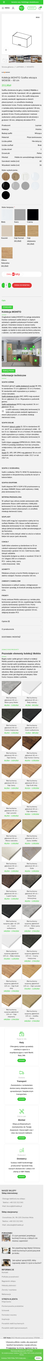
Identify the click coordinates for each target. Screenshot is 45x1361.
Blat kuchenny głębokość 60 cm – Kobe (32, 866)
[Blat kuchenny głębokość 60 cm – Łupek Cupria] (11, 882)
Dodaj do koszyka (21, 285)
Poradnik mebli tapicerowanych (14, 1328)
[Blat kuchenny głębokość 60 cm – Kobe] (32, 854)
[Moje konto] (13, 8)
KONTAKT (32, 8)
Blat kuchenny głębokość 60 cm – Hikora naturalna (11, 838)
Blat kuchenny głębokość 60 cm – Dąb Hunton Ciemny (31, 755)
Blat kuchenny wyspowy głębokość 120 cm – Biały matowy (11, 953)
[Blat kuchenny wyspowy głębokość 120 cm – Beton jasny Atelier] (32, 912)
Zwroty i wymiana (9, 1290)
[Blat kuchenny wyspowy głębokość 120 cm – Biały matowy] (11, 942)
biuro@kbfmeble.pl (14, 1206)
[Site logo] (22, 8)
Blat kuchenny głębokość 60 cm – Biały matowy (32, 700)
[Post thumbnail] (6, 1238)
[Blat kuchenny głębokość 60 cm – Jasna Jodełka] (32, 826)
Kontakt (5, 1272)
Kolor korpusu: (8, 207)
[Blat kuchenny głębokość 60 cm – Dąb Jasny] (11, 771)
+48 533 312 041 (16, 1202)
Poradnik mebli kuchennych (13, 1323)
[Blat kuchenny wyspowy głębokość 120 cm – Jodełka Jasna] (32, 1002)
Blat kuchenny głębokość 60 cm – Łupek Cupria (11, 893)
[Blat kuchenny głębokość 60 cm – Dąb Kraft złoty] (32, 771)
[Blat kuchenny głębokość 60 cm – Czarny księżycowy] (11, 716)
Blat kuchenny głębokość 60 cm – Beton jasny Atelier (11, 700)
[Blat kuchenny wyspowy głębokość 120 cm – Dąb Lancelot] (32, 972)
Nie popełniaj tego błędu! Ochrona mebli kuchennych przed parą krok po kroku (26, 1250)
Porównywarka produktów (13, 1306)
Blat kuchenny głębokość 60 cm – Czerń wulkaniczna (32, 727)
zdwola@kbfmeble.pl (15, 1225)
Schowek (5, 1310)
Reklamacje (6, 1294)
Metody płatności (9, 1285)
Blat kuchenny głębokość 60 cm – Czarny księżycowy (11, 727)
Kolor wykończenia (9, 170)
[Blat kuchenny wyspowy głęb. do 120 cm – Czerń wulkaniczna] (11, 912)
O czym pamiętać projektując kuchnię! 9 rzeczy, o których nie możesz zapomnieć (25, 1238)
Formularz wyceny (9, 1315)
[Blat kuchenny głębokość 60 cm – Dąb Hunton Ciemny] (32, 743)
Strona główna (8, 67)
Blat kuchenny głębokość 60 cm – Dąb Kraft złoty (32, 783)
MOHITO (30, 67)
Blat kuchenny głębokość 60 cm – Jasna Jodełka (32, 838)
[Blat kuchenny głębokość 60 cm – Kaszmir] (11, 854)
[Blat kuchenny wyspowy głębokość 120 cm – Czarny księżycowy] (32, 942)
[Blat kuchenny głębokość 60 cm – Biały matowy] (32, 688)
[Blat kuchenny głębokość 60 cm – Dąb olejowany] (32, 798)
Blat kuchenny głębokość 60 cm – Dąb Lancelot (11, 810)
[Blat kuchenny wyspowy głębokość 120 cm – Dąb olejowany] (11, 1001)
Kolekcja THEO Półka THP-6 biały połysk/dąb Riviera (14, 1358)
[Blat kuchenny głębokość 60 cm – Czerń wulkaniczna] (32, 716)
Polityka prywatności (10, 1277)
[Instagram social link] (3, 2)
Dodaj (38, 1358)
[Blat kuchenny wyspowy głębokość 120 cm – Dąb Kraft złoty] (11, 972)
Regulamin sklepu (9, 1281)
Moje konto (6, 1302)
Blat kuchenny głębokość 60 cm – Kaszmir (11, 866)
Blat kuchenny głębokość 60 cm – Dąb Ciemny (11, 755)
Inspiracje (5, 1319)
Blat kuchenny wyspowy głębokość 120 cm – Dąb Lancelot (31, 983)
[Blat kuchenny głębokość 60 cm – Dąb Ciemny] (11, 743)
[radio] (6, 176)
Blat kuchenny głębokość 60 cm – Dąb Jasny (11, 783)
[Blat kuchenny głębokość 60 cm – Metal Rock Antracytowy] (32, 882)
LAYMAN (20, 67)
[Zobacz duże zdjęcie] (6, 49)
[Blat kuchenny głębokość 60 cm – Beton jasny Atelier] (11, 688)
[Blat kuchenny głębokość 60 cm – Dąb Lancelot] (11, 799)
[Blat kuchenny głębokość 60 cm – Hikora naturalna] (11, 826)
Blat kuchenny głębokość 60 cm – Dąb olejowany (32, 809)
